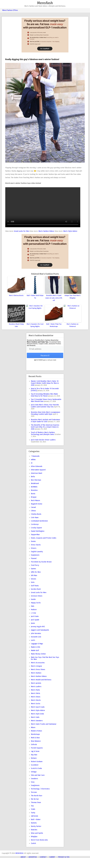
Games (33, 569)
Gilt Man (34, 575)
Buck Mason (35, 500)
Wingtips (34, 837)
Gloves (33, 579)
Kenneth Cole (36, 637)
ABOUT (23, 857)
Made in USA (35, 647)
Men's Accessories (38, 663)
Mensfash (45, 3)
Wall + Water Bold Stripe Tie (35, 297)
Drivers (33, 548)
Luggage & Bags (37, 644)
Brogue (33, 497)
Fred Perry (35, 565)
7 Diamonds (35, 456)
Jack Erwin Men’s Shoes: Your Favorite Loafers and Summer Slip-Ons (45, 406)
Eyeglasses (35, 555)
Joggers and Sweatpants (40, 630)
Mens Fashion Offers (10, 10)
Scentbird (34, 765)
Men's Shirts (35, 693)
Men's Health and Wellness (41, 680)
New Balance (36, 741)
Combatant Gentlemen (39, 521)
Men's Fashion (36, 673)
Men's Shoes (35, 697)
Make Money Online (38, 654)
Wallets (34, 823)
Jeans (33, 623)
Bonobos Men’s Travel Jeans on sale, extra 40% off (53, 298)
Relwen (34, 758)
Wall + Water (36, 820)
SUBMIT (52, 857)
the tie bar (35, 799)
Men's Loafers (36, 687)
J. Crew (33, 613)
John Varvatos (36, 633)
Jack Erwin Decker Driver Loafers (43, 440)
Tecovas (34, 792)
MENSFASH (19, 853)
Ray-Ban (34, 755)
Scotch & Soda (36, 768)
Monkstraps (35, 734)
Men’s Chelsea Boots (16, 295)
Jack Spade (35, 620)
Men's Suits (35, 717)
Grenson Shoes (36, 596)
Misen (33, 727)
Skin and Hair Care (38, 775)
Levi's (33, 640)
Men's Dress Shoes (38, 670)
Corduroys (35, 524)
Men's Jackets (36, 683)
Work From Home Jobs (39, 840)
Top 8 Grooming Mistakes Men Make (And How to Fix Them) (44, 395)
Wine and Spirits (37, 833)
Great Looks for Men (21, 231)
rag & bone (35, 751)
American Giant (36, 473)
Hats (32, 606)
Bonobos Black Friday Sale (16, 325)
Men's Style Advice (70, 231)
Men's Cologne (36, 666)
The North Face (36, 796)
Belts (33, 477)
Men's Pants (35, 690)
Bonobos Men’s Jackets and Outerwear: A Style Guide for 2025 (45, 421)
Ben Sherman (36, 480)
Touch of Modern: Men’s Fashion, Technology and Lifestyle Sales (43, 433)
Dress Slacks (36, 545)
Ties (32, 806)
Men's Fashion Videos (46, 231)
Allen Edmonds (36, 466)
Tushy (33, 813)
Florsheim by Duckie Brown (41, 562)
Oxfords (34, 745)
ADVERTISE (33, 857)
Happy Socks (36, 603)
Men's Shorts (36, 700)
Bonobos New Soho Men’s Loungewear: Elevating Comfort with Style (45, 413)
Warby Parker (36, 826)
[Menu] (3, 4)
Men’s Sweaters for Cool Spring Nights (35, 325)
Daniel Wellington (37, 531)
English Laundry (37, 552)
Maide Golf (35, 650)
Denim (33, 541)
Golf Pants (35, 586)
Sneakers (34, 779)
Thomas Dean (36, 802)
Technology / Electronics (40, 789)
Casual (33, 507)
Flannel (34, 558)
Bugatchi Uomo (36, 504)
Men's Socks (35, 704)
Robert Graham (36, 762)
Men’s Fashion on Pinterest (72, 325)
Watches (34, 830)
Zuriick (33, 843)
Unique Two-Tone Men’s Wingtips (73, 297)
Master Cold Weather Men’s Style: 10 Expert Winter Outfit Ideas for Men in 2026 (45, 383)
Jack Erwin (35, 616)
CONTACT (43, 857)
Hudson (34, 610)
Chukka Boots (36, 514)
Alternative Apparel (38, 470)
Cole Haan (34, 518)
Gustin (33, 599)
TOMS (33, 809)
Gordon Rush (36, 589)
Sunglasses (35, 785)
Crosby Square (36, 528)
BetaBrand (35, 483)
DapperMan (35, 535)
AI (31, 463)
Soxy (32, 782)
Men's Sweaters (37, 721)
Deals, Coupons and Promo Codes (43, 538)
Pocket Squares (37, 748)
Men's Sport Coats (38, 707)
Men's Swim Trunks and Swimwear (43, 724)
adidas (33, 460)
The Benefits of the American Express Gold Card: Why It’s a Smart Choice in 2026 (45, 427)
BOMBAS (34, 487)
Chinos (33, 511)
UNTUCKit (34, 816)
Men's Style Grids (37, 714)
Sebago (34, 772)
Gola (32, 582)
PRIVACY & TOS (63, 857)
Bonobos (34, 490)
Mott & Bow (35, 738)
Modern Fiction (36, 731)
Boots (33, 494)
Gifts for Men (36, 572)
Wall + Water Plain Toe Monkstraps (54, 325)
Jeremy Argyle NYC (38, 627)
